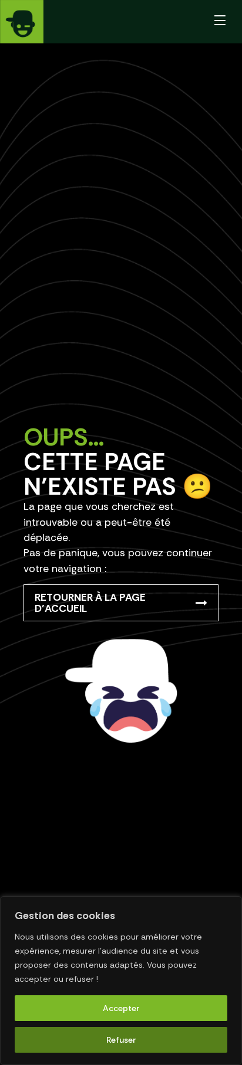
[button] (220, 22)
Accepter (121, 1008)
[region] (121, 980)
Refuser (121, 1040)
